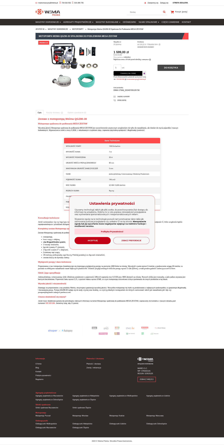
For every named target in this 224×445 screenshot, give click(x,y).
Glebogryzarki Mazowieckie (46, 428)
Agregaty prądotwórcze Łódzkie (158, 396)
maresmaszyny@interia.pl (48, 3)
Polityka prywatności (43, 375)
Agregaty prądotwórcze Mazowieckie (49, 396)
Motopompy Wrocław (80, 416)
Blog (37, 368)
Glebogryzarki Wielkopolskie (46, 424)
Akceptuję (93, 241)
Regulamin (39, 379)
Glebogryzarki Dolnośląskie (156, 424)
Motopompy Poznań (43, 416)
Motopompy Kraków (116, 416)
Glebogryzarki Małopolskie (82, 424)
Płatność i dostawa (93, 364)
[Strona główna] (48, 12)
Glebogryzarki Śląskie (80, 428)
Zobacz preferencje (131, 241)
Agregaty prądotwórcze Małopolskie (85, 396)
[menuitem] (49, 22)
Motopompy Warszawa (154, 416)
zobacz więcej (147, 379)
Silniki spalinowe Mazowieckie (47, 408)
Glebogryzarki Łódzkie (117, 424)
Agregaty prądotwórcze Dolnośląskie (49, 400)
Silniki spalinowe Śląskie (81, 408)
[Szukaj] (164, 12)
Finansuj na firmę (128, 73)
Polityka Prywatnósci (112, 231)
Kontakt (38, 372)
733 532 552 (66, 3)
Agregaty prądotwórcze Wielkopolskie (123, 396)
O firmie (38, 364)
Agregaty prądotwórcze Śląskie (84, 400)
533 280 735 (78, 3)
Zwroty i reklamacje (93, 368)
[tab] (40, 112)
